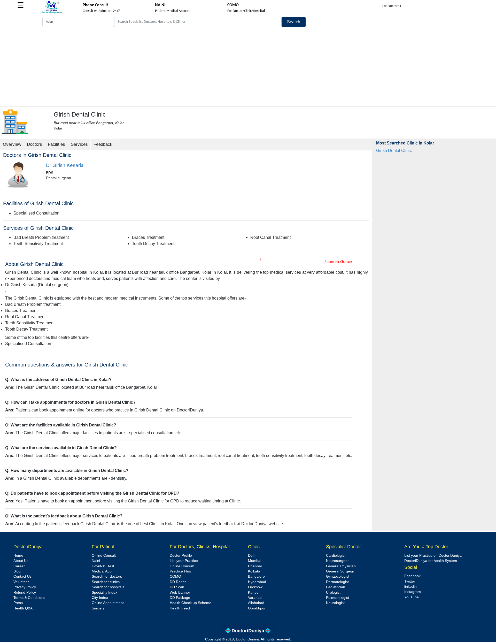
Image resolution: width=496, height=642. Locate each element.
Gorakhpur (257, 608)
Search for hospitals (108, 587)
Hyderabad (257, 582)
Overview (12, 144)
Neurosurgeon (338, 561)
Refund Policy (24, 592)
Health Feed (180, 608)
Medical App (102, 571)
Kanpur (254, 592)
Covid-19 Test (103, 566)
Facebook (412, 576)
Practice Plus (180, 571)
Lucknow (255, 587)
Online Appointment (108, 603)
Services (79, 144)
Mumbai (254, 561)
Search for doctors (107, 576)
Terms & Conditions (29, 598)
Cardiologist (335, 555)
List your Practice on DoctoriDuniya (433, 555)
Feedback (103, 144)
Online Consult (104, 555)
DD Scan (177, 587)
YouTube (411, 597)
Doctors (34, 144)
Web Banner (180, 592)
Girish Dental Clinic (394, 150)
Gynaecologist (337, 576)
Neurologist (335, 603)
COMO (175, 576)
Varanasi (255, 598)
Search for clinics (106, 582)
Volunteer (21, 582)
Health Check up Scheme (190, 603)
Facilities (56, 144)
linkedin (410, 586)
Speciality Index (104, 592)
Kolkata (254, 571)
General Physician (341, 566)
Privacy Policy (24, 587)
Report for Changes (338, 262)
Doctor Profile (181, 555)
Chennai (255, 566)
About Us (20, 561)
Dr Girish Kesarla (65, 165)
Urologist (333, 592)
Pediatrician (335, 587)
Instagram (412, 592)
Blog (17, 571)
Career (19, 566)
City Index (100, 598)
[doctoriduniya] (51, 12)
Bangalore (256, 576)
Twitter (409, 581)
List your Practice (184, 561)
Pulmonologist (337, 598)
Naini (96, 561)
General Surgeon (340, 571)
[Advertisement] (248, 67)
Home (18, 555)
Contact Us (22, 576)
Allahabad (256, 603)
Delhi (252, 555)
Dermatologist (337, 582)
